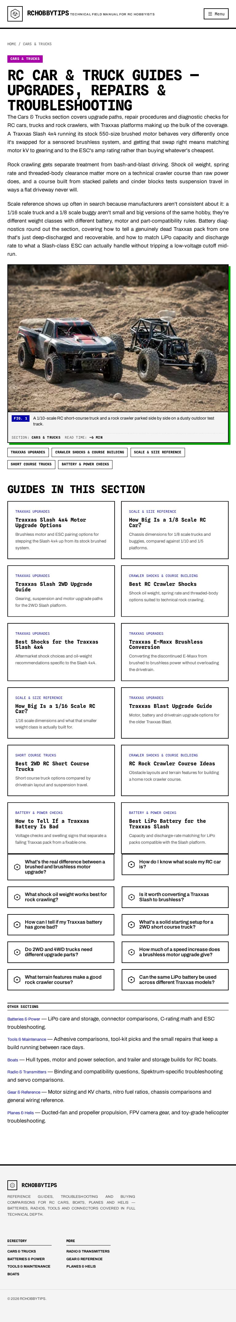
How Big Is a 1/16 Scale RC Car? (55, 709)
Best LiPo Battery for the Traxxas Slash (167, 824)
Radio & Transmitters (26, 1072)
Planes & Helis (20, 1113)
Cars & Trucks (21, 1251)
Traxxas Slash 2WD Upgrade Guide (53, 587)
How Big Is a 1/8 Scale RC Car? (167, 522)
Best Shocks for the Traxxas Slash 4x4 (56, 644)
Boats (12, 1060)
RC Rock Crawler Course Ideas (172, 763)
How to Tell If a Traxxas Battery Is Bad (52, 824)
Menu (220, 13)
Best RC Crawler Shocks (163, 584)
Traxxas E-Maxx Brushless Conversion (166, 644)
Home (11, 44)
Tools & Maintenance (26, 1039)
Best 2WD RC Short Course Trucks (52, 766)
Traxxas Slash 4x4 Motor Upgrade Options (50, 522)
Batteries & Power (23, 1019)
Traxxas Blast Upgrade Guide (170, 706)
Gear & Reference (23, 1092)
